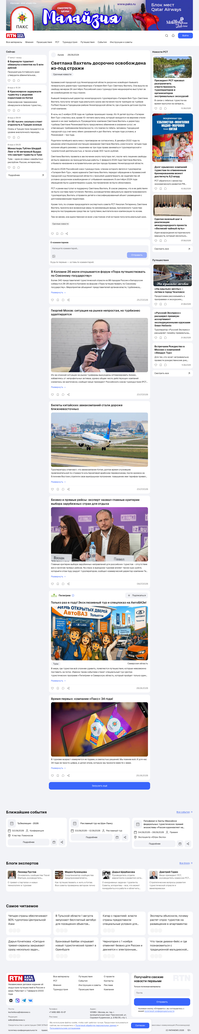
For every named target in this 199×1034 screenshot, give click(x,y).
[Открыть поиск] (166, 35)
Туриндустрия (70, 42)
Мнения (29, 42)
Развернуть (57, 292)
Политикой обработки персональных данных (96, 1025)
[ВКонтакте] (30, 1000)
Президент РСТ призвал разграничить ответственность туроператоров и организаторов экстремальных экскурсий (171, 88)
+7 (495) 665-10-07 (57, 1012)
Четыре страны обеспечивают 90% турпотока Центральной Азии (28, 920)
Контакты (108, 980)
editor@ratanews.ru (16, 1020)
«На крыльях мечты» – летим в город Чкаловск (169, 290)
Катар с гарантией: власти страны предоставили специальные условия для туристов (120, 922)
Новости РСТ (160, 51)
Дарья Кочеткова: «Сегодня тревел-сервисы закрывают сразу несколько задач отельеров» (26, 947)
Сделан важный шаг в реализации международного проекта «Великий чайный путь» (170, 223)
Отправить (162, 1001)
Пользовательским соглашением (65, 1028)
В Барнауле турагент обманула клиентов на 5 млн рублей (25, 64)
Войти (185, 35)
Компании (109, 989)
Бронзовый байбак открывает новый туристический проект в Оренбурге (76, 945)
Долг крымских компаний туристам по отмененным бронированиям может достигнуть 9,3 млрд (170, 172)
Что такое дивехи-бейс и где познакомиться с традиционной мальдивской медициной (168, 947)
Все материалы (14, 42)
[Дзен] (11, 1000)
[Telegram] (24, 1000)
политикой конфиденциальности (159, 1011)
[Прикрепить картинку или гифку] (53, 256)
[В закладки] (14, 80)
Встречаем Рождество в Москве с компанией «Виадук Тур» (169, 349)
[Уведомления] (173, 35)
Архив (61, 54)
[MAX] (17, 1000)
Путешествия (87, 42)
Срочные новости (62, 74)
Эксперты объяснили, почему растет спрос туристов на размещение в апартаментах (169, 920)
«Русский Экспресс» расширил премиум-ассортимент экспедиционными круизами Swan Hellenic (172, 319)
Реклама (108, 985)
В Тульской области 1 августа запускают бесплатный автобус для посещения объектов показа (76, 922)
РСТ (57, 42)
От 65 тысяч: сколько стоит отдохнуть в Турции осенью (25, 123)
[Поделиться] (66, 233)
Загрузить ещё (99, 785)
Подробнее (28, 842)
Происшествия (44, 42)
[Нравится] (9, 80)
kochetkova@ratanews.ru (19, 1012)
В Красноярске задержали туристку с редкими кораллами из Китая (24, 94)
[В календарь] (54, 842)
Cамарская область (138, 663)
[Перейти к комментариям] (18, 80)
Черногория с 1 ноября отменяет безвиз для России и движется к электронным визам (122, 947)
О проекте (109, 976)
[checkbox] (135, 1008)
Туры (55, 663)
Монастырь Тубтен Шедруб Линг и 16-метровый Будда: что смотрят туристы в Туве (25, 151)
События (102, 42)
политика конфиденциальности (22, 1030)
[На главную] (15, 35)
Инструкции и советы (121, 42)
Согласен (140, 1025)
